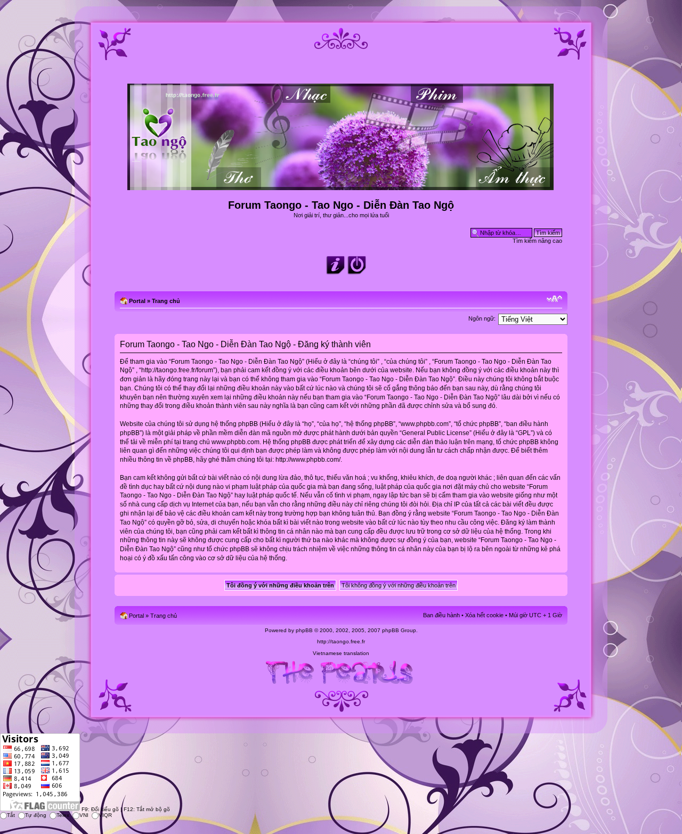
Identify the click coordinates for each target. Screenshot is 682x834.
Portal (137, 301)
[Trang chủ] (341, 185)
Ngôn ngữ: (482, 318)
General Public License (435, 433)
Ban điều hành (441, 615)
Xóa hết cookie (484, 615)
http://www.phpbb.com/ (307, 459)
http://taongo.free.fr (341, 641)
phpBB (304, 630)
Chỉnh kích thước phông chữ (554, 299)
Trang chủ (166, 301)
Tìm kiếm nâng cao (537, 241)
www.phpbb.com (235, 442)
